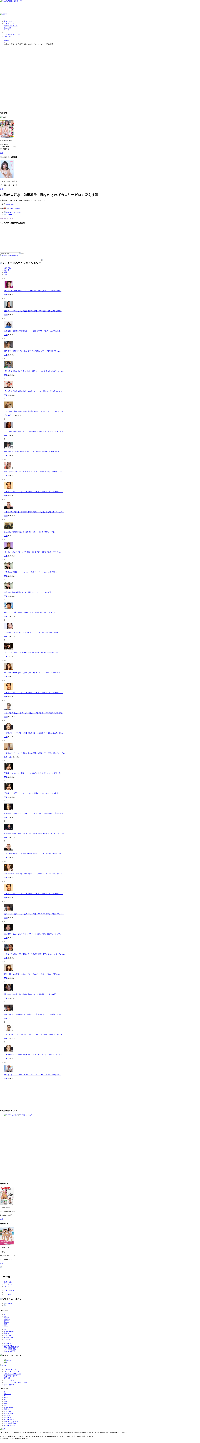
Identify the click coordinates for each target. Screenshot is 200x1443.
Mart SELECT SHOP (11, 1347)
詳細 (1, 153)
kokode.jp (7, 1343)
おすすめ (7, 268)
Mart (5, 1324)
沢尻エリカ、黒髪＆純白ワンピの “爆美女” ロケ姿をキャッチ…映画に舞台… (32, 291)
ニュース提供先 (10, 1380)
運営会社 (7, 1378)
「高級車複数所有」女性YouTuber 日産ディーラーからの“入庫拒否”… (30, 572)
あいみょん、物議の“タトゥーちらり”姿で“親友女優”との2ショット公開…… (32, 652)
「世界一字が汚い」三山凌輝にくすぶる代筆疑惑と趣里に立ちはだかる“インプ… (34, 954)
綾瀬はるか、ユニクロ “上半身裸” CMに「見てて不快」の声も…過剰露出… (32, 1075)
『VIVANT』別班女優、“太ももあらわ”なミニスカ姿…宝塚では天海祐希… (32, 632)
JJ (4, 1314)
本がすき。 (8, 1339)
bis (5, 1329)
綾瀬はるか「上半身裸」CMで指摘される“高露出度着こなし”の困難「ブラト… (33, 1014)
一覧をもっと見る (6, 218)
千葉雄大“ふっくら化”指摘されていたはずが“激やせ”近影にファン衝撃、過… (33, 773)
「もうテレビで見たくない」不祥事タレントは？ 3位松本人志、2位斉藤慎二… (33, 492)
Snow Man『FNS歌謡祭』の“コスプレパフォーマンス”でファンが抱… (30, 532)
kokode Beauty (9, 1345)
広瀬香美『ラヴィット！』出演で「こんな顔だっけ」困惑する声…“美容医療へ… (34, 813)
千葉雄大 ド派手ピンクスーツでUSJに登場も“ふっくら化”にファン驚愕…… (33, 793)
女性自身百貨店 (10, 1349)
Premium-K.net (9, 1331)
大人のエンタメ (16, 34)
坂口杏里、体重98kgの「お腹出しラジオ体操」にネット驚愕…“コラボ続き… (33, 673)
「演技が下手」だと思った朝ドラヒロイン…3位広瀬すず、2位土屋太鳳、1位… (33, 733)
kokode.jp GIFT (9, 1351)
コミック (7, 36)
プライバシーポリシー (12, 1374)
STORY (7, 1320)
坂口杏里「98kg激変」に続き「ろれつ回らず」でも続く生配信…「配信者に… (33, 974)
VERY (6, 1318)
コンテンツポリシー (11, 1371)
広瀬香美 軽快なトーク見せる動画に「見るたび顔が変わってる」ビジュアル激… (35, 833)
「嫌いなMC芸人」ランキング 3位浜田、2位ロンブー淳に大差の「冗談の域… (33, 713)
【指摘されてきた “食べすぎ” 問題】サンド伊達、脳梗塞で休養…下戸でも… (32, 552)
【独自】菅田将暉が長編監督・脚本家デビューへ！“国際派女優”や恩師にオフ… (34, 391)
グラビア (7, 32)
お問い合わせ (9, 1385)
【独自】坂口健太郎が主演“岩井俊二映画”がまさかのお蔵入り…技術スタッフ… (34, 371)
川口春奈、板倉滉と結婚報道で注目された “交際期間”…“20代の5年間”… (31, 994)
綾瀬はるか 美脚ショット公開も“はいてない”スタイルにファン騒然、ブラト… (34, 914)
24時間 (6, 270)
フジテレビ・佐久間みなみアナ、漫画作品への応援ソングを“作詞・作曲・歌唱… (34, 431)
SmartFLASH (8, 1337)
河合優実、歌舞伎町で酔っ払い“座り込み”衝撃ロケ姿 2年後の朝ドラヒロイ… (33, 351)
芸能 (6, 26)
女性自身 (7, 1335)
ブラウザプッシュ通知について (16, 1382)
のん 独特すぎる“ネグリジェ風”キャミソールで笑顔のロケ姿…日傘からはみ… (34, 472)
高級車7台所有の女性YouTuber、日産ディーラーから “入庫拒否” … (29, 592)
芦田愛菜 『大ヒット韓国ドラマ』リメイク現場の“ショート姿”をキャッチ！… (33, 451)
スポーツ (7, 28)
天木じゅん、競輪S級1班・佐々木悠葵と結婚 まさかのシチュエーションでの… (34, 411)
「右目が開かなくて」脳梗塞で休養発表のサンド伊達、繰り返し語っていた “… (34, 512)
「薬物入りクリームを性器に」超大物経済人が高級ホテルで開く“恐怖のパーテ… (34, 753)
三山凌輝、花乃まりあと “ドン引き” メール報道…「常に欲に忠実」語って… (32, 934)
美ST (6, 1326)
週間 (6, 272)
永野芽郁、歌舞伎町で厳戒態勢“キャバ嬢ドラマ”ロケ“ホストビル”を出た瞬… (33, 331)
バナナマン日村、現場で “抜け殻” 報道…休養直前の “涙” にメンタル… (30, 612)
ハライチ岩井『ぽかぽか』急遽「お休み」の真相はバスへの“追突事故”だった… (34, 874)
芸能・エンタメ (10, 23)
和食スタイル (9, 1333)
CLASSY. (7, 1316)
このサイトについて (11, 1369)
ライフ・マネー (10, 30)
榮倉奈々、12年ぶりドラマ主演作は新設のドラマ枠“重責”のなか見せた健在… (33, 311)
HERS (6, 1322)
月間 (6, 274)
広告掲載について (11, 1376)
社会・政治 (8, 21)
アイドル (7, 34)
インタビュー (13, 26)
